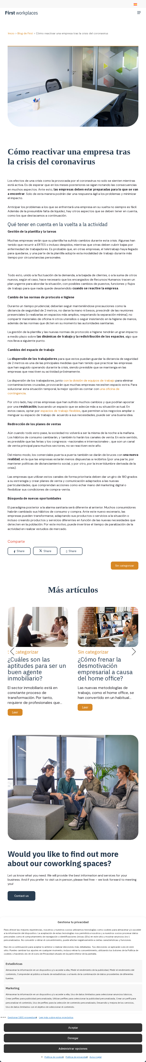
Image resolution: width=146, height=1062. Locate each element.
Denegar (73, 1038)
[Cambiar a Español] (135, 4)
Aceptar (73, 1027)
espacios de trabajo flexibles (60, 411)
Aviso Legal (96, 1057)
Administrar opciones (73, 1048)
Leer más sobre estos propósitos (56, 1017)
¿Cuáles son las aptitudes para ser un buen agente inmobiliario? (37, 668)
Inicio (11, 33)
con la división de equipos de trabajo (89, 381)
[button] (139, 12)
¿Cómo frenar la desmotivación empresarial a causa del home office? (105, 668)
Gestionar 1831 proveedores (22, 1017)
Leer (15, 712)
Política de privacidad (77, 1057)
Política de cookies (54, 1057)
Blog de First (25, 33)
